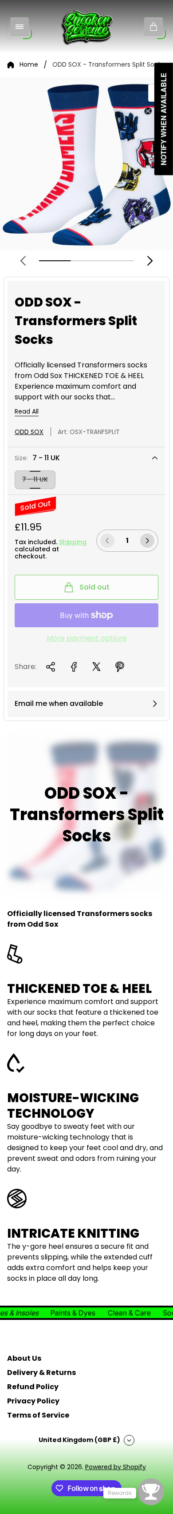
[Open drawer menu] (19, 26)
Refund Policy (33, 1387)
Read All (27, 412)
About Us (24, 1358)
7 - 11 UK (35, 479)
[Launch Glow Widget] (151, 1491)
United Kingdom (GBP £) (79, 1439)
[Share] (50, 667)
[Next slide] (150, 260)
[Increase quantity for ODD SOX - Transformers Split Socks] (147, 541)
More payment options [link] (87, 638)
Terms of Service (38, 1415)
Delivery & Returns (41, 1372)
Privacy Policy (33, 1401)
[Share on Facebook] (74, 667)
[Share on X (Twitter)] (97, 667)
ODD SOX (29, 431)
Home (29, 65)
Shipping (72, 542)
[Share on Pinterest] (120, 667)
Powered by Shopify (115, 1466)
